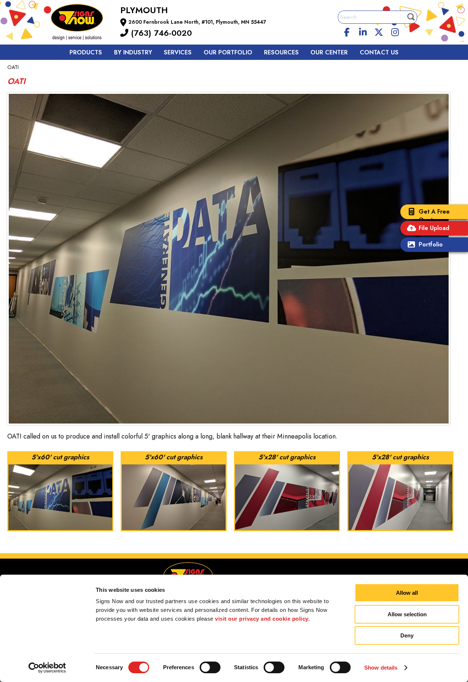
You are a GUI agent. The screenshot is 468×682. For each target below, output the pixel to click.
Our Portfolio (228, 52)
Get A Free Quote (434, 215)
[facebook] (347, 31)
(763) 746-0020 (160, 33)
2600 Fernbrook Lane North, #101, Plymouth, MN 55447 (197, 22)
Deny (407, 635)
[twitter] (379, 31)
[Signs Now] (82, 23)
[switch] (210, 667)
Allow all (407, 593)
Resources (281, 52)
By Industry (133, 52)
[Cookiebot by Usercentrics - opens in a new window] (47, 667)
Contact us (379, 52)
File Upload (434, 228)
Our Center (329, 52)
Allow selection (407, 614)
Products (85, 52)
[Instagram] (395, 31)
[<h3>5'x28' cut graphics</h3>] (287, 491)
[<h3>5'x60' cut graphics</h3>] (60, 491)
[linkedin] (363, 31)
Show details (380, 667)
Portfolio (431, 244)
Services (178, 52)
